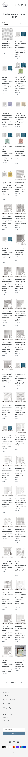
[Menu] (25, 5)
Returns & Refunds (8, 704)
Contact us (6, 695)
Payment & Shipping (9, 699)
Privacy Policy (7, 708)
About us (5, 717)
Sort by (3, 22)
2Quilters (16, 752)
